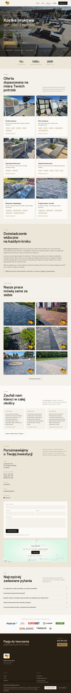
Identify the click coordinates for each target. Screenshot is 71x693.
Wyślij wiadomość (12, 531)
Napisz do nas (63, 3)
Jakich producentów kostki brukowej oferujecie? (17, 602)
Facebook (7, 497)
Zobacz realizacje (10, 43)
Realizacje (48, 3)
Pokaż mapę (35, 552)
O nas (42, 3)
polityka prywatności (43, 549)
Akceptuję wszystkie (50, 687)
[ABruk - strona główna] (7, 3)
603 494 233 (7, 484)
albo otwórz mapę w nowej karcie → (35, 555)
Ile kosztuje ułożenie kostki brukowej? (14, 593)
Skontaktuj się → (24, 43)
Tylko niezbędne (62, 687)
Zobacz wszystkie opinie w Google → (15, 433)
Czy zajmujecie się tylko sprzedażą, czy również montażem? (20, 588)
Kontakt (54, 3)
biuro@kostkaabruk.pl (9, 491)
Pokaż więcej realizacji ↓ (35, 378)
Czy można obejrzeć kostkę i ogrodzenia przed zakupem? (20, 607)
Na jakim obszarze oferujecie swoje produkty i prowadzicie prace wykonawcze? (26, 598)
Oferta (37, 3)
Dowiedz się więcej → (10, 133)
